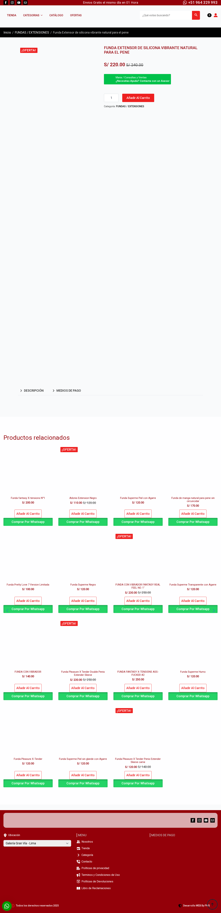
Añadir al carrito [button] (28, 513)
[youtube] (19, 2)
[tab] (31, 390)
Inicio (7, 32)
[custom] (25, 2)
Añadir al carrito (138, 98)
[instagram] (12, 2)
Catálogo (56, 15)
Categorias (31, 15)
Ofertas (76, 15)
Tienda (11, 15)
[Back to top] (212, 904)
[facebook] (5, 2)
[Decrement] (107, 97)
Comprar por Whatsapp (28, 522)
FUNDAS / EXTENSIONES (32, 32)
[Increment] (116, 97)
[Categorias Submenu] (42, 15)
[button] (196, 15)
